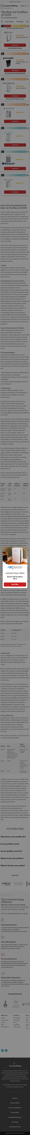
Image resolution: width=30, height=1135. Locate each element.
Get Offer (15, 584)
